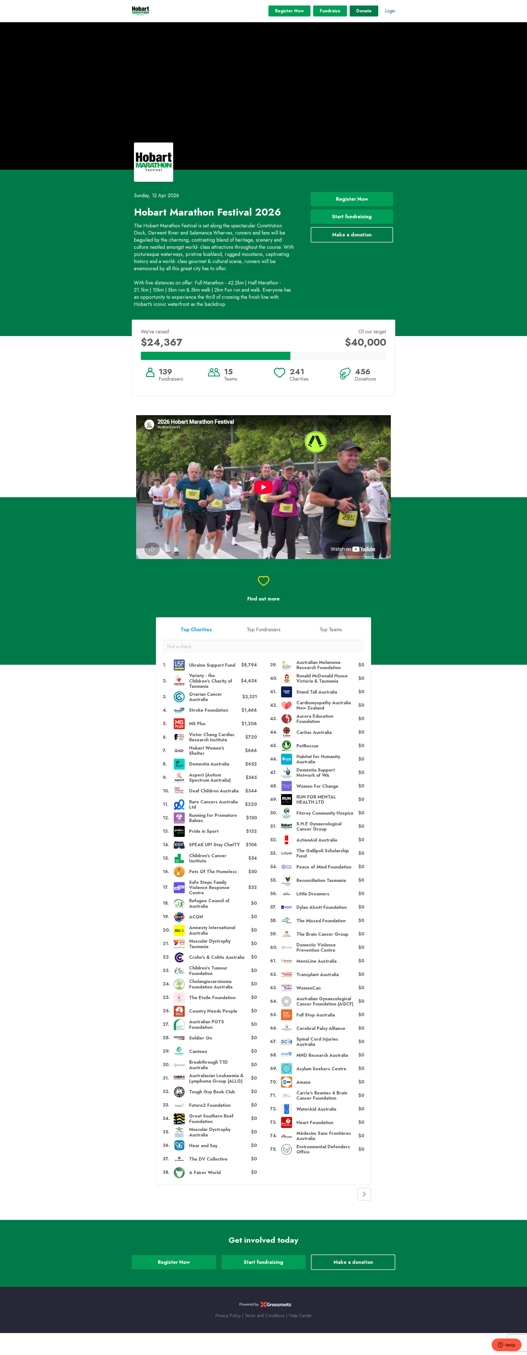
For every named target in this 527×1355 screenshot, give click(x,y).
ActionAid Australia (316, 840)
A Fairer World (205, 1172)
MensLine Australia (316, 961)
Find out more (263, 599)
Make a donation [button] (352, 234)
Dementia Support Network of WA (315, 772)
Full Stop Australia (315, 1015)
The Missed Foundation (321, 920)
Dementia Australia (209, 764)
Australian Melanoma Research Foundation (318, 665)
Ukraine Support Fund (212, 665)
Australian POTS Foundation (206, 1024)
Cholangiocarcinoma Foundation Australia (210, 984)
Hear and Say (203, 1145)
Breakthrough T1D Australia (208, 1065)
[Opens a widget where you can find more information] (506, 1345)
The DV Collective (208, 1159)
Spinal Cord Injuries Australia (317, 1041)
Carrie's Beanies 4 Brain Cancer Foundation (321, 1095)
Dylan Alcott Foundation (321, 907)
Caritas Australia (314, 732)
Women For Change (317, 786)
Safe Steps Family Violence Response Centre (209, 888)
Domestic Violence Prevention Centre (316, 947)
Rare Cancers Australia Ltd (213, 804)
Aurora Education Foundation (314, 719)
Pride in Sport (203, 831)
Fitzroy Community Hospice (325, 813)
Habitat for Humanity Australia (318, 759)
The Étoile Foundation (212, 997)
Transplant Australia (317, 974)
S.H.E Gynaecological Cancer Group (318, 826)
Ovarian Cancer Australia (205, 697)
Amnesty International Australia (212, 930)
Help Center (300, 1315)
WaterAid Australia (316, 1109)
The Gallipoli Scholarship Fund (322, 853)
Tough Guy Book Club (212, 1091)
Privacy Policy (228, 1315)
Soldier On (200, 1038)
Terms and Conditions (265, 1315)
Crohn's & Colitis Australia (216, 957)
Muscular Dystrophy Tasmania (210, 943)
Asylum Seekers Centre (321, 1068)
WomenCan (308, 988)
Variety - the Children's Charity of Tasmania (210, 681)
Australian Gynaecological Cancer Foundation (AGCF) (325, 1001)
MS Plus (197, 723)
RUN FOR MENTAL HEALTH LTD (316, 799)
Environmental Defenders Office (323, 1149)
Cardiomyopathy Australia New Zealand (323, 705)
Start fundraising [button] (352, 216)
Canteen (198, 1051)
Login (390, 11)
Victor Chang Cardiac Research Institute (211, 737)
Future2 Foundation (210, 1105)
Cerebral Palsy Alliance (320, 1028)
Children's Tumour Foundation (208, 970)
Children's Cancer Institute (207, 858)
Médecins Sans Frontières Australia (323, 1136)
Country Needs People (213, 1011)
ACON (196, 917)
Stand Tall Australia (316, 692)
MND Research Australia (322, 1055)
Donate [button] (364, 11)
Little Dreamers (312, 893)
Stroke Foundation (208, 710)
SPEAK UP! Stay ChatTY (214, 844)
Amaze (303, 1082)
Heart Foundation (314, 1122)
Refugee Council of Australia (209, 903)
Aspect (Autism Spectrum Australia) (210, 777)
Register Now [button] (289, 11)
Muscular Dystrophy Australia (210, 1132)
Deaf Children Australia (214, 791)
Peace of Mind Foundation (323, 867)
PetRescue (307, 745)
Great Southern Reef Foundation (211, 1118)
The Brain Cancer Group (322, 934)
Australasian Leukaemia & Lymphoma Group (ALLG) (216, 1078)
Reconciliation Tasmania (321, 880)
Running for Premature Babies (213, 818)
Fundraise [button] (330, 11)
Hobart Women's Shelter (206, 750)
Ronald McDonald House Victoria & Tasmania (322, 678)
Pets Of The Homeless (213, 871)
